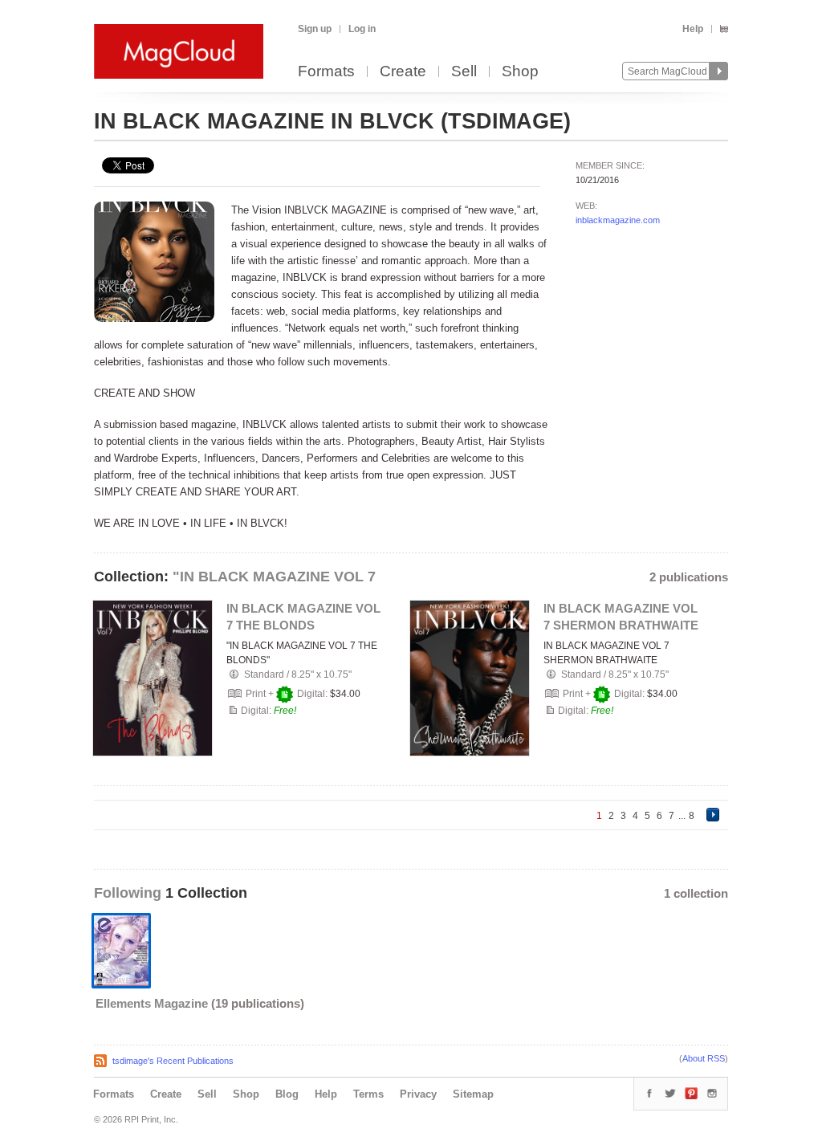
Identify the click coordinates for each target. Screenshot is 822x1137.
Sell (464, 71)
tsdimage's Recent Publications (173, 1061)
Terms (368, 1094)
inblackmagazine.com (618, 220)
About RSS (703, 1058)
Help (692, 29)
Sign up (315, 29)
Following (129, 893)
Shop (520, 71)
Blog (287, 1094)
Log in (362, 29)
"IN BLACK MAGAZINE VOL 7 (274, 576)
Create (403, 71)
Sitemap (473, 1094)
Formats (326, 71)
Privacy (418, 1094)
